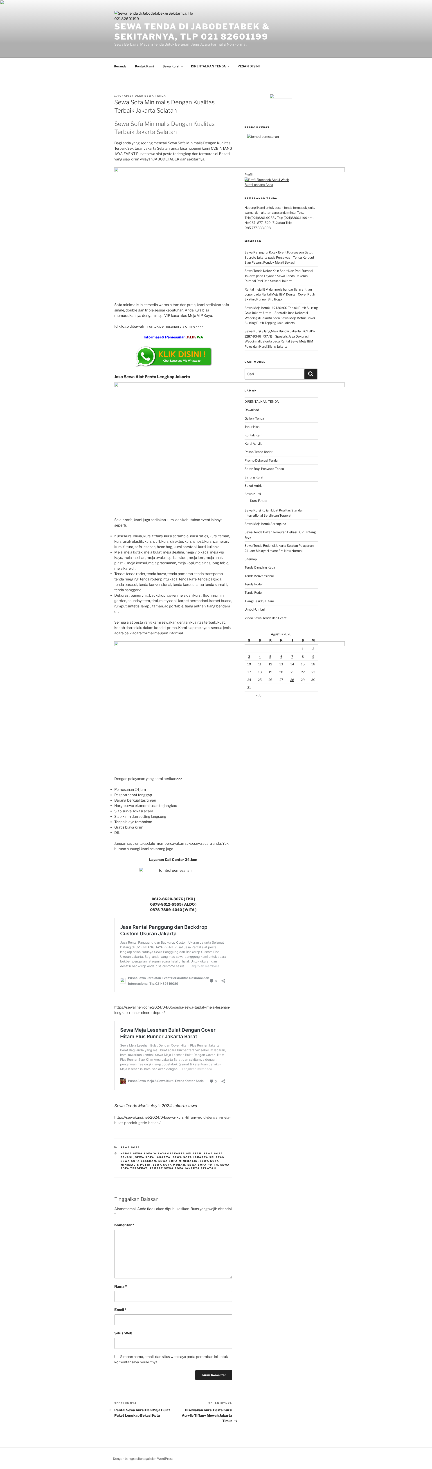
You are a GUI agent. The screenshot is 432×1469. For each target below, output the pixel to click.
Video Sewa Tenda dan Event (265, 618)
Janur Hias (252, 427)
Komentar (124, 1225)
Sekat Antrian (254, 485)
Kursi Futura (258, 500)
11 (259, 664)
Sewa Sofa (130, 1147)
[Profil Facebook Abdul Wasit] (267, 180)
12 (270, 664)
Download (252, 410)
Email (120, 1310)
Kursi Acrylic (253, 443)
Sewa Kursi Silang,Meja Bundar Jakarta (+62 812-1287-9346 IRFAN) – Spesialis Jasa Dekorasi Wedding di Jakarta (280, 336)
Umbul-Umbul (255, 609)
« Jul (259, 695)
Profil (248, 174)
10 (249, 664)
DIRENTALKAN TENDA (208, 66)
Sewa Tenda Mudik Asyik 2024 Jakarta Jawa (155, 1105)
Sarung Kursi (254, 477)
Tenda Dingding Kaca (260, 567)
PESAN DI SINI (249, 66)
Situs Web (123, 1333)
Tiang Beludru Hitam (259, 601)
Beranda (120, 66)
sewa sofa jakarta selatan (199, 1157)
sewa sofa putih (202, 1164)
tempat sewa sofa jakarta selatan (183, 1168)
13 (281, 664)
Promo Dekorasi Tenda (261, 460)
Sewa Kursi (171, 66)
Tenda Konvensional (259, 576)
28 (292, 680)
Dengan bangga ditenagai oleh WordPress (143, 1458)
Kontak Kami (144, 66)
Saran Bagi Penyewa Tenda (264, 469)
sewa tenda (155, 95)
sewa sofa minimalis (178, 1160)
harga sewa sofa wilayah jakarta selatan (161, 1153)
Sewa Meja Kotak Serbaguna (265, 524)
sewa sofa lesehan (138, 1160)
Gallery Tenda (254, 418)
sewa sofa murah (169, 1164)
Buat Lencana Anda (259, 185)
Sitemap (251, 559)
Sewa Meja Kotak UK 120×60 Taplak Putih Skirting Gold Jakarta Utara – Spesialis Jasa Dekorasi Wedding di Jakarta (281, 313)
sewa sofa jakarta (153, 1157)
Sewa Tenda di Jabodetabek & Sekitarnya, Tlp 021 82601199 (192, 32)
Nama (120, 1286)
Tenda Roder (254, 584)
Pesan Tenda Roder (258, 452)
